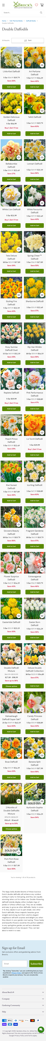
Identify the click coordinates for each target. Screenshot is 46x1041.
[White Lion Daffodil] (11, 195)
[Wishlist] (36, 5)
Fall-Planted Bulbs (16, 21)
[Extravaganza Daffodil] (34, 562)
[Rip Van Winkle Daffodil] (34, 333)
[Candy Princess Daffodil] (34, 702)
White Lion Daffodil (11, 209)
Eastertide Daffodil (11, 622)
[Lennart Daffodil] (34, 150)
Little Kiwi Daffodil (11, 71)
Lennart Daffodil (34, 163)
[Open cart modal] (41, 5)
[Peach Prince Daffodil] (11, 425)
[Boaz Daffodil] (11, 748)
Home (4, 21)
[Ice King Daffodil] (34, 471)
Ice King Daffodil (34, 485)
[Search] (41, 12)
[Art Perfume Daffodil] (34, 57)
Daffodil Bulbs (31, 21)
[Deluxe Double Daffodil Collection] (34, 654)
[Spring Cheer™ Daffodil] (34, 242)
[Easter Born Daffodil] (34, 608)
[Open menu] (3, 5)
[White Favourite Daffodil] (34, 195)
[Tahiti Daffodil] (34, 103)
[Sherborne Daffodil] (34, 287)
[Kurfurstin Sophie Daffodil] (34, 793)
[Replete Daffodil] (11, 379)
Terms (30, 1036)
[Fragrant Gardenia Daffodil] (34, 517)
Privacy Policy (16, 973)
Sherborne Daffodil (35, 301)
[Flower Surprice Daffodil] (11, 562)
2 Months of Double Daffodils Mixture (11, 810)
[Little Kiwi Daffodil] (11, 57)
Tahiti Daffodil (34, 117)
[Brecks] (23, 5)
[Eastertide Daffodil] (11, 608)
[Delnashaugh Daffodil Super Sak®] (11, 702)
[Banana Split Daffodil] (34, 748)
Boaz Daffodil (11, 761)
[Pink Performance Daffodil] (34, 379)
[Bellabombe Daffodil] (11, 150)
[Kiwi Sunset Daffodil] (11, 471)
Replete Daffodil (11, 392)
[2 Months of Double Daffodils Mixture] (11, 793)
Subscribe (36, 964)
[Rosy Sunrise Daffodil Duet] (11, 333)
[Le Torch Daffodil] (34, 425)
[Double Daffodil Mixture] (11, 654)
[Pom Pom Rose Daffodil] (11, 845)
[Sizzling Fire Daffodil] (11, 287)
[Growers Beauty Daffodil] (11, 517)
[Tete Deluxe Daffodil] (11, 242)
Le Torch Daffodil (35, 439)
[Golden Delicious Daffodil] (11, 103)
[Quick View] (18, 65)
